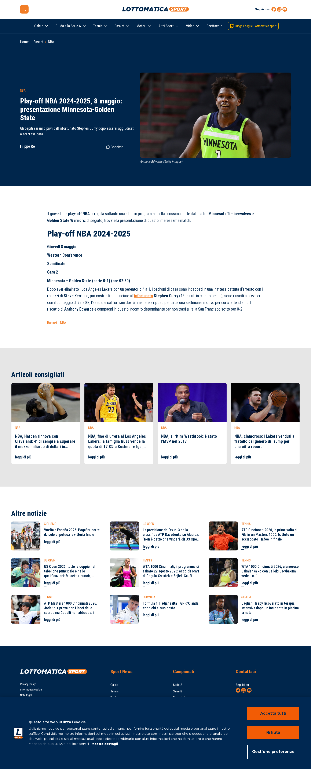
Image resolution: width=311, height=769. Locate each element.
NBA (51, 42)
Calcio (38, 26)
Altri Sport (166, 26)
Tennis (97, 26)
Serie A (177, 685)
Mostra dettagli (104, 744)
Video (190, 26)
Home (24, 42)
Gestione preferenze (273, 751)
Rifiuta (273, 732)
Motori (141, 26)
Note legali (26, 695)
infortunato (143, 295)
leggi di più (23, 457)
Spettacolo (214, 26)
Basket (119, 26)
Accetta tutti (273, 713)
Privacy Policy (28, 684)
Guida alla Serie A (68, 26)
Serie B (177, 691)
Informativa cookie (31, 689)
